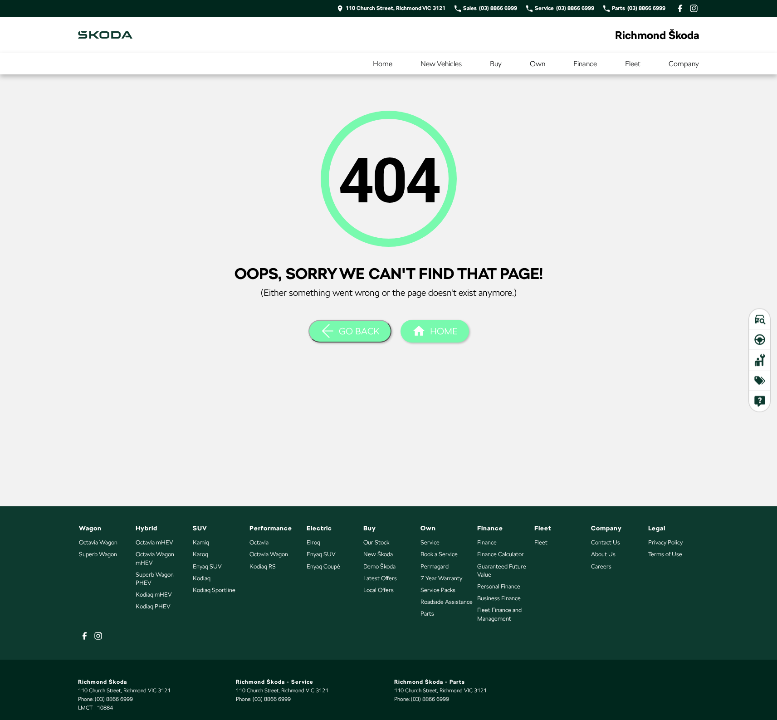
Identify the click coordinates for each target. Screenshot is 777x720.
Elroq (313, 542)
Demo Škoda (379, 566)
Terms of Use (665, 554)
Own (537, 63)
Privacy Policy (665, 542)
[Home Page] (105, 35)
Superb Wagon (98, 554)
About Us (603, 554)
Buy (496, 63)
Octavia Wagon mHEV (155, 558)
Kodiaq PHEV (153, 606)
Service (430, 542)
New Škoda (378, 554)
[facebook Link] (680, 8)
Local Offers (378, 590)
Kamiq (201, 542)
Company (684, 63)
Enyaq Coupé (323, 566)
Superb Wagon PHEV (155, 578)
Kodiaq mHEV (154, 594)
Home (382, 63)
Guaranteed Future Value (501, 570)
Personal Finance (498, 586)
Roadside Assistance (446, 601)
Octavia (259, 542)
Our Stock (376, 542)
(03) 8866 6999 (114, 699)
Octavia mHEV (154, 542)
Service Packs (437, 590)
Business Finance (499, 598)
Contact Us (605, 542)
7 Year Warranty (441, 578)
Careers (601, 566)
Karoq (200, 554)
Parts (427, 613)
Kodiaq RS (262, 566)
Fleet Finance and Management (499, 614)
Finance (585, 63)
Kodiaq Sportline (214, 590)
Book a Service (439, 554)
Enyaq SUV (207, 566)
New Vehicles (441, 63)
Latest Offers (380, 578)
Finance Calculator (500, 554)
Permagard (434, 566)
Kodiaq (201, 578)
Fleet (632, 63)
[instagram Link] (693, 8)
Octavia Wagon (98, 542)
